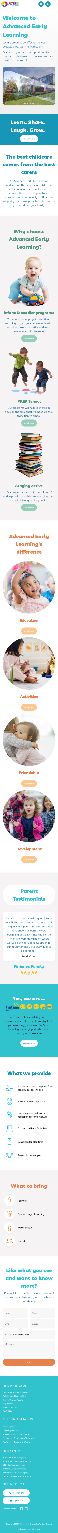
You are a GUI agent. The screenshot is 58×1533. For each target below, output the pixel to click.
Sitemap (49, 1524)
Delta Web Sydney (33, 1529)
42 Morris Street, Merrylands (14, 1469)
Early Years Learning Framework (16, 1392)
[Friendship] (29, 739)
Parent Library (9, 1427)
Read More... (29, 956)
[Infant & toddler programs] (29, 282)
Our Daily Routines (10, 1430)
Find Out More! (29, 139)
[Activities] (29, 663)
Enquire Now (18, 1500)
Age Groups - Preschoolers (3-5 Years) (18, 1438)
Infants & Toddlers (10, 1407)
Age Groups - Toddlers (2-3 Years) (16, 1442)
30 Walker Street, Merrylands (14, 1457)
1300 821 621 (18, 1493)
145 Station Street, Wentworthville (17, 1476)
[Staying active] (29, 455)
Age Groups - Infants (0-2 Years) (16, 1434)
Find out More (29, 1043)
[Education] (29, 587)
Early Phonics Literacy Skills (14, 1396)
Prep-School (8, 1403)
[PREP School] (29, 371)
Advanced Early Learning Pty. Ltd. (32, 1524)
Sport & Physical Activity (13, 1400)
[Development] (29, 816)
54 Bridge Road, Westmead (14, 1465)
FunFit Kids (7, 1411)
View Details (29, 338)
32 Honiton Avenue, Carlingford (15, 1472)
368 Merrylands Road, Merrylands (17, 1461)
